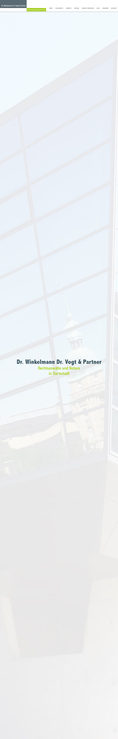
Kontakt (114, 8)
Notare (76, 8)
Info (98, 8)
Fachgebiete (59, 8)
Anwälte (69, 8)
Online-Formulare (88, 8)
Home (51, 8)
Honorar (105, 8)
